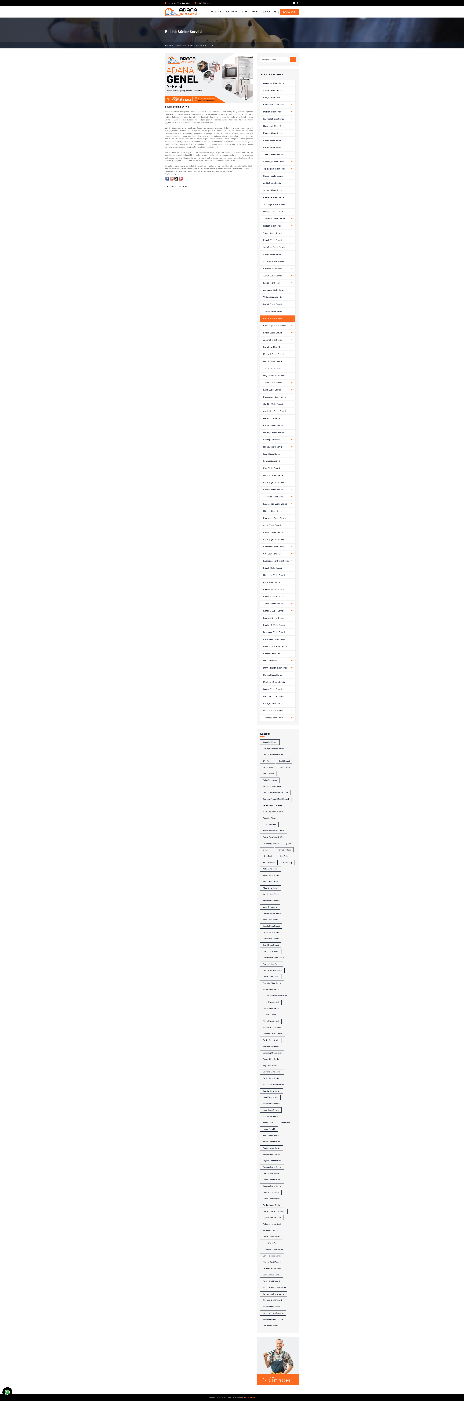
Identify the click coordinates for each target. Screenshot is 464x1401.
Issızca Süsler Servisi (272, 689)
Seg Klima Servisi (270, 1065)
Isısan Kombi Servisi (271, 1243)
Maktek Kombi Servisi (271, 1262)
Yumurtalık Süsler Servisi (274, 219)
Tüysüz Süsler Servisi (272, 368)
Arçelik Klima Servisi (271, 894)
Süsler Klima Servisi (271, 1078)
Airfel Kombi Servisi (271, 1135)
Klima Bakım (284, 856)
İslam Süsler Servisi (271, 454)
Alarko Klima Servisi (271, 875)
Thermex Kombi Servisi (272, 1300)
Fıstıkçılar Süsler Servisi (273, 703)
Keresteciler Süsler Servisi (274, 589)
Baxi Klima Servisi (270, 907)
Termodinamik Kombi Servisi (274, 1287)
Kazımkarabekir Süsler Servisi (276, 561)
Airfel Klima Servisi (270, 869)
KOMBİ (255, 12)
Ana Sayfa (169, 45)
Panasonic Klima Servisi (272, 1034)
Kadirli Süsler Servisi (272, 140)
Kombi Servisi (284, 761)
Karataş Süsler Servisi (272, 133)
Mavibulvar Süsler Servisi (274, 682)
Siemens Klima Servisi (272, 1072)
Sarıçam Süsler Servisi (273, 176)
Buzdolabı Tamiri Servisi (272, 786)
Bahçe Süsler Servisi (272, 98)
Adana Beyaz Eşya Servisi (177, 186)
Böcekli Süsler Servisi (272, 269)
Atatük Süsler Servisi (272, 183)
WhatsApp (290, 12)
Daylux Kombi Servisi (271, 1205)
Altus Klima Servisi (270, 888)
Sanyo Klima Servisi (271, 1059)
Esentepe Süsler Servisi (273, 440)
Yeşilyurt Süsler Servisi (273, 497)
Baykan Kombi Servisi (272, 1161)
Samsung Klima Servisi (272, 1053)
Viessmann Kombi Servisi (273, 1313)
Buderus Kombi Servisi (272, 1186)
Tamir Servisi (285, 767)
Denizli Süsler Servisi (272, 361)
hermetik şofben (284, 850)
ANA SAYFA (216, 12)
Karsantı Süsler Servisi (273, 532)
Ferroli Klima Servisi (271, 977)
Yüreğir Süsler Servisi (272, 233)
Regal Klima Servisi (271, 1046)
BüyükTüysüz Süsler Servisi (275, 646)
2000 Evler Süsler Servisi (274, 247)
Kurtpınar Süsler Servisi (273, 611)
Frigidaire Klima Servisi (272, 983)
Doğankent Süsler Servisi (274, 376)
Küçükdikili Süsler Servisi (274, 639)
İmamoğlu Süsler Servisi (273, 119)
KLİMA (244, 12)
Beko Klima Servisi (270, 920)
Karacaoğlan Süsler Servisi (275, 504)
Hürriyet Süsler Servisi (273, 511)
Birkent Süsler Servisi (272, 333)
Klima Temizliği (269, 863)
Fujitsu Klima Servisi (271, 989)
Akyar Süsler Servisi (272, 525)
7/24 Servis (267, 761)
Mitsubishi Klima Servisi (272, 1027)
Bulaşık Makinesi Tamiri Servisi (275, 793)
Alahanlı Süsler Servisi (273, 604)
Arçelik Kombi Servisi (271, 1148)
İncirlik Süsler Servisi (272, 461)
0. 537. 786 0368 (203, 3)
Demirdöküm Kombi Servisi (274, 1211)
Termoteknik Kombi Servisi (273, 1294)
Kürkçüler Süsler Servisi (273, 654)
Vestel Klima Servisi (271, 1110)
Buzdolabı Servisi (270, 742)
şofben (288, 843)
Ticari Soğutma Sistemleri (273, 812)
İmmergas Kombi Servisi (273, 1249)
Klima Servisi (268, 767)
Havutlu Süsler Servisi (272, 447)
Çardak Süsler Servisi (272, 554)
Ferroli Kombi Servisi (271, 1237)
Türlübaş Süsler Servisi (273, 718)
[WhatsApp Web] (7, 1392)
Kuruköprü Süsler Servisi (274, 625)
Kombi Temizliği (269, 1129)
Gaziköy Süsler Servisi (273, 404)
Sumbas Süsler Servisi (273, 155)
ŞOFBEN (266, 12)
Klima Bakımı (268, 774)
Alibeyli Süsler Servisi (272, 340)
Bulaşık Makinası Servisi (273, 755)
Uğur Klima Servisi (270, 1097)
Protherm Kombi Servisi (272, 1268)
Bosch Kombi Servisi (271, 1180)
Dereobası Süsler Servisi (274, 632)
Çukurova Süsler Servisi (273, 105)
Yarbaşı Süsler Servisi (272, 297)
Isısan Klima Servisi (271, 1002)
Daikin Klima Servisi (271, 951)
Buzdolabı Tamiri (269, 818)
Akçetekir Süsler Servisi (273, 262)
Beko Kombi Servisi (271, 1173)
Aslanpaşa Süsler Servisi (274, 290)
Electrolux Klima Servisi (272, 970)
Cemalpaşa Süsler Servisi (274, 326)
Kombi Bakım (285, 1123)
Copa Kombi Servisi (271, 1192)
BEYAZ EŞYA (231, 12)
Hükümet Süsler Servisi (273, 475)
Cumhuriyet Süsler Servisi (274, 411)
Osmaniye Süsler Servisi (273, 83)
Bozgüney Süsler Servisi (273, 347)
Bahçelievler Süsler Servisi (274, 397)
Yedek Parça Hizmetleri (272, 805)
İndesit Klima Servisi (271, 1008)
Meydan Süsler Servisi (273, 711)
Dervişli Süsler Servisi (272, 675)
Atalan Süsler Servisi (272, 254)
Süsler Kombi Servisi (271, 1281)
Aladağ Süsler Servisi (272, 90)
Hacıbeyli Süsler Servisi (273, 433)
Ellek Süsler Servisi (271, 283)
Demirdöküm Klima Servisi (273, 958)
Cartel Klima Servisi (271, 945)
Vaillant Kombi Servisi (271, 1307)
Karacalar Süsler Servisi (273, 618)
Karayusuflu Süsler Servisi (274, 518)
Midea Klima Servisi (271, 1021)
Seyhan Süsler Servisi (272, 190)
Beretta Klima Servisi (271, 926)
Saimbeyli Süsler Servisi (273, 162)
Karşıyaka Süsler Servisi (273, 547)
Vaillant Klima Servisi (271, 1104)
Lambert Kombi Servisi (272, 1256)
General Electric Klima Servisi (275, 996)
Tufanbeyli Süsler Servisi (274, 204)
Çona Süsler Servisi (271, 582)
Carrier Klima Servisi (271, 939)
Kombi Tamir (268, 1123)
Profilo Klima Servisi (271, 1040)
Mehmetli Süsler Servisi (273, 354)
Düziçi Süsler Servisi (272, 112)
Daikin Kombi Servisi (271, 1199)
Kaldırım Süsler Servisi (273, 490)
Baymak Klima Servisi (272, 913)
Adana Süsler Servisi (184, 45)
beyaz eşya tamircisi (271, 843)
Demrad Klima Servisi (271, 964)
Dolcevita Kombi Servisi (272, 1224)
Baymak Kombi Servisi (272, 1167)
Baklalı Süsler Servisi (272, 304)
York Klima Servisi (270, 1116)
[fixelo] (181, 11)
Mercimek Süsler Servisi (273, 696)
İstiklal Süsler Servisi (272, 226)
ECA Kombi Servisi (270, 1230)
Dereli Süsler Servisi (272, 661)
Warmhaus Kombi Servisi (273, 1319)
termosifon (267, 850)
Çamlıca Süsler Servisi (273, 425)
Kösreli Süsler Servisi (272, 568)
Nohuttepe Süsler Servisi (274, 575)
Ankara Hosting (249, 1397)
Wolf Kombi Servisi (270, 1326)
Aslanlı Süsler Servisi (272, 383)
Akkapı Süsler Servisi (272, 276)
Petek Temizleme (270, 780)
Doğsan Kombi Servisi (272, 1218)
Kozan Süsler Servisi (272, 147)
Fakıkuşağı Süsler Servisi (274, 482)
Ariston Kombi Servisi (271, 1154)
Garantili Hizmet (269, 824)
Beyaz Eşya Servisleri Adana (274, 837)
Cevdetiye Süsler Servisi (273, 197)
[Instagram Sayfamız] (297, 3)
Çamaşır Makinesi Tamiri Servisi (276, 799)
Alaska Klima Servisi (271, 881)
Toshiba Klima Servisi (271, 1091)
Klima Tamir (267, 856)
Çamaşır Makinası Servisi (273, 748)
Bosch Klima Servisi (271, 932)
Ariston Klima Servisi (271, 901)
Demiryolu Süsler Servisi (274, 212)
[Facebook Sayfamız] (294, 3)
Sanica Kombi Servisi (271, 1275)
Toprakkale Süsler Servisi (274, 169)
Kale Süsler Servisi (271, 468)
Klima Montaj (286, 863)
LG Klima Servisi (269, 1015)
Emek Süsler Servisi (272, 390)
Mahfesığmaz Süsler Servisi (275, 668)
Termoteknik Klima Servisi (273, 1084)
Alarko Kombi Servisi (271, 1142)
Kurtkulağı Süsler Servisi (273, 597)
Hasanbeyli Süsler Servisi (274, 126)
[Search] (293, 59)
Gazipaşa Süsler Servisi (273, 418)
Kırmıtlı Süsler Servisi (272, 240)
